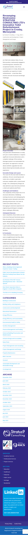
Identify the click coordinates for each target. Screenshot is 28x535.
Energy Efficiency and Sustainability (13, 318)
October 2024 (6, 391)
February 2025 (7, 388)
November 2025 (7, 377)
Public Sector (7, 477)
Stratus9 (5, 360)
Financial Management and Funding (13, 329)
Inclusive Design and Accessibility (12, 338)
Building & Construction (9, 300)
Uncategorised (7, 369)
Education (6, 469)
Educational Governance (9, 311)
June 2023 (5, 417)
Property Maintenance (9, 353)
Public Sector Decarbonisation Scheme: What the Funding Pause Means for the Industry (14, 274)
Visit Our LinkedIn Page (11, 512)
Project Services (8, 461)
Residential (7, 483)
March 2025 (6, 384)
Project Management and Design (12, 349)
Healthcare (7, 472)
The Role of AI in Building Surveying (12, 292)
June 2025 (5, 381)
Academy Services (9, 456)
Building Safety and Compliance (11, 304)
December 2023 (7, 395)
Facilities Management (9, 326)
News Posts (6, 342)
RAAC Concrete (7, 356)
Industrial (6, 474)
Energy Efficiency (7, 315)
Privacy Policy (8, 523)
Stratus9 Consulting (9, 35)
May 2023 (5, 420)
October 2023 (6, 402)
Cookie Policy (17, 523)
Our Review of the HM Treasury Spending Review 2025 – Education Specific (12, 281)
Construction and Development (11, 37)
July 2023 (5, 413)
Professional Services (10, 459)
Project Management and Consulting (13, 345)
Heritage (6, 480)
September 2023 (7, 406)
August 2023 (6, 409)
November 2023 (7, 399)
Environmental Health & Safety (11, 322)
